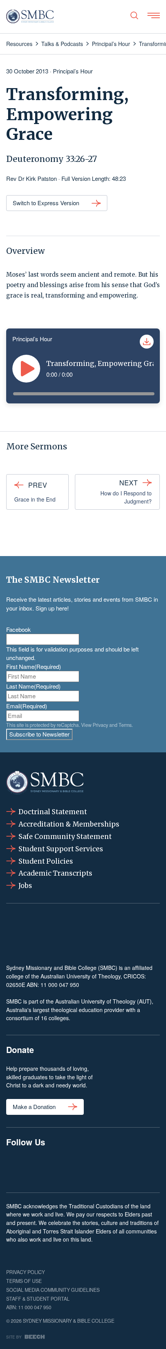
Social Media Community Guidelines (53, 1289)
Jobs (25, 885)
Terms (125, 724)
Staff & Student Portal (37, 1298)
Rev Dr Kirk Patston (31, 178)
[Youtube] (148, 1168)
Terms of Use (24, 1281)
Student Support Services (61, 849)
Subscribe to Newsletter (39, 734)
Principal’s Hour (73, 71)
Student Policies (46, 861)
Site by (14, 1337)
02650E (15, 984)
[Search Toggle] (134, 15)
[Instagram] (50, 1168)
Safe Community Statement (65, 836)
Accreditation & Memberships (69, 824)
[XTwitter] (115, 1168)
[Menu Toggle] (153, 15)
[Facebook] (17, 1168)
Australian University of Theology (80, 976)
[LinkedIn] (83, 1168)
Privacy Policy (25, 1272)
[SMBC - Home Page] (30, 16)
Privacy (100, 724)
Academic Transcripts (55, 873)
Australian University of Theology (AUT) (103, 1001)
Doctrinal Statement (53, 812)
